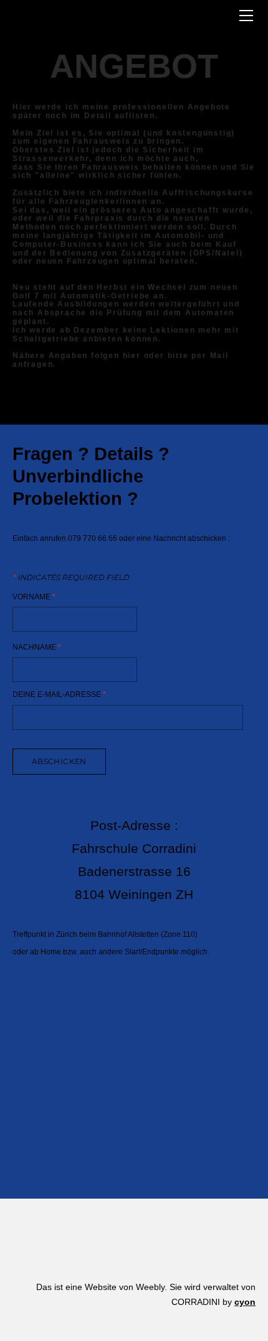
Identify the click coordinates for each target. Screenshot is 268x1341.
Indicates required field (70, 577)
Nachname (36, 647)
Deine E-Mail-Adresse (59, 695)
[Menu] (246, 15)
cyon (245, 1302)
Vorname (33, 597)
